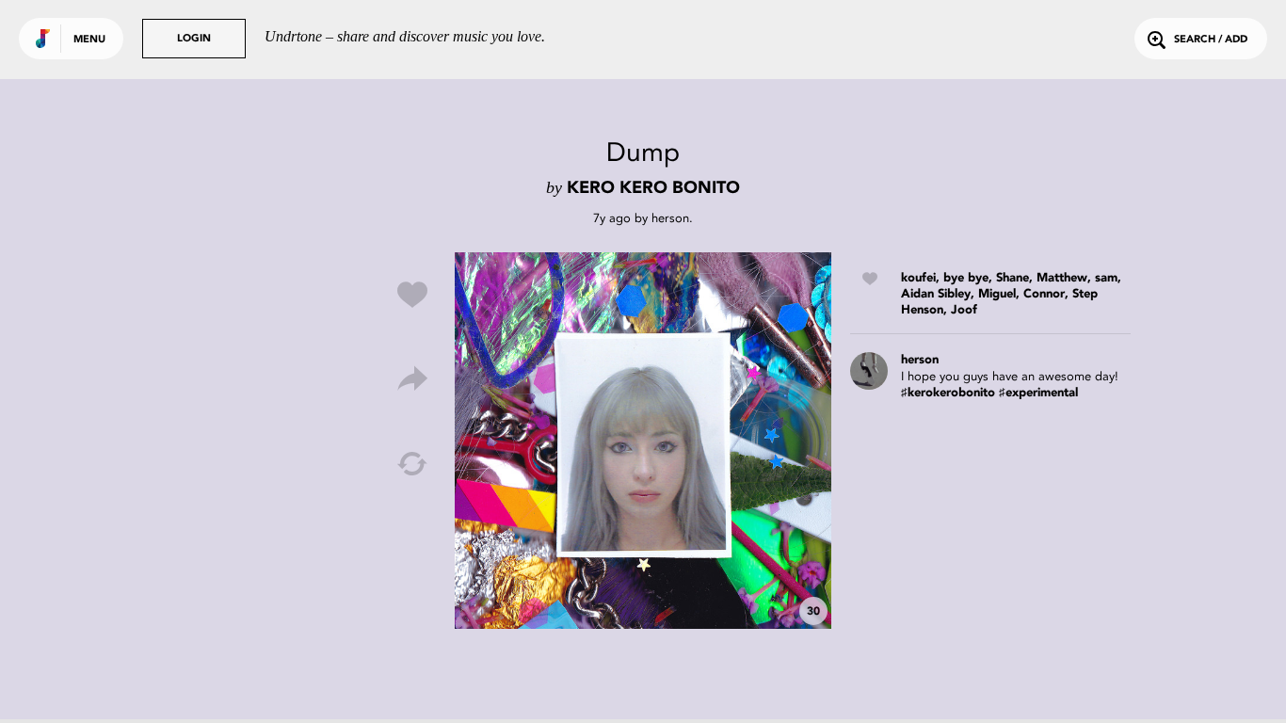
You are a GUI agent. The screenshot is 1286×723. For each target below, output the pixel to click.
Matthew (1062, 278)
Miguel (997, 294)
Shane (1012, 278)
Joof (964, 310)
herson (670, 218)
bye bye (966, 278)
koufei (918, 278)
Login (194, 39)
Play (643, 440)
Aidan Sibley (936, 294)
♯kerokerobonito (948, 393)
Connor (1044, 294)
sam (1106, 278)
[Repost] (412, 464)
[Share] (412, 379)
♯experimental (1038, 393)
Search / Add (1210, 40)
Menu (89, 40)
